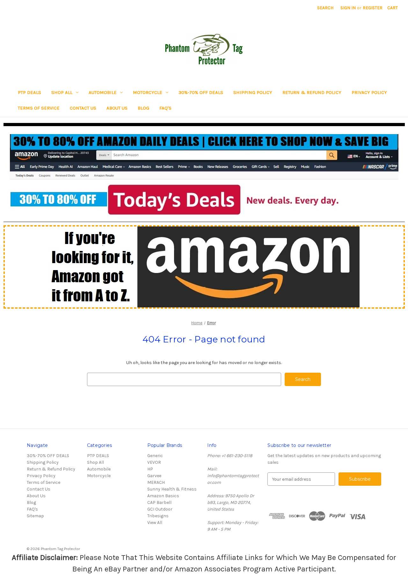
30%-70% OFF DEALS (200, 92)
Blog (143, 108)
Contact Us (83, 108)
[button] (204, 174)
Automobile (103, 92)
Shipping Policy (252, 92)
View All (154, 522)
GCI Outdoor (159, 509)
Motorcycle (147, 92)
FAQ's (165, 108)
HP (150, 469)
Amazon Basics (163, 495)
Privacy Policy (369, 92)
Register (372, 8)
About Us (116, 108)
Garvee (154, 475)
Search (325, 8)
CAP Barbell (159, 502)
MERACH (156, 482)
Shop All (61, 92)
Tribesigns (158, 516)
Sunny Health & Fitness (172, 489)
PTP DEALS (29, 92)
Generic (155, 455)
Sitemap (35, 516)
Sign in (348, 8)
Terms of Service (39, 108)
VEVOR (154, 462)
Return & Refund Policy (311, 92)
